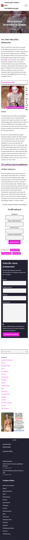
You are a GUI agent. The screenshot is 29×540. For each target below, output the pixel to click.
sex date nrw (16, 253)
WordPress (17, 538)
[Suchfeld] (26, 351)
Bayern (3, 363)
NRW (2, 388)
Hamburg (3, 380)
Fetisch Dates (7, 447)
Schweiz (3, 405)
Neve (2, 538)
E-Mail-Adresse (8, 287)
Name (5, 279)
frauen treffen (15, 250)
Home (14, 440)
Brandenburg (5, 371)
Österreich (4, 391)
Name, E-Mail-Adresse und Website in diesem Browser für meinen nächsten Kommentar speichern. (13, 328)
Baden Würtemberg (6, 360)
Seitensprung (5, 408)
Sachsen (3, 400)
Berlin (2, 368)
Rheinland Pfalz (5, 394)
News (10, 14)
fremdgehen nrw (6, 253)
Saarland (3, 397)
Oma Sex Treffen (8, 451)
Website (5, 295)
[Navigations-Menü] (26, 5)
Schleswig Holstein (6, 402)
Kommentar (7, 302)
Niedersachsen (5, 385)
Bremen (3, 374)
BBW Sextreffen (5, 366)
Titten (9, 59)
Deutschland (4, 377)
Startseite (5, 14)
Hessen (3, 383)
